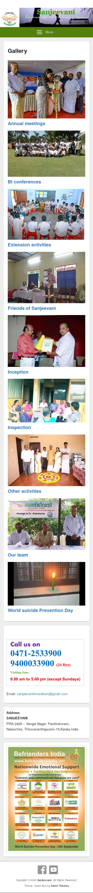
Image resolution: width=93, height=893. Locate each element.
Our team (18, 554)
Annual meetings (26, 123)
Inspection (19, 427)
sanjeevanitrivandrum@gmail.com (42, 693)
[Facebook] (42, 869)
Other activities (24, 491)
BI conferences (24, 181)
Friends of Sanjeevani (32, 308)
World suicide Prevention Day (40, 610)
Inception (18, 371)
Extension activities (29, 244)
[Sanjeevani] (46, 25)
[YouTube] (53, 869)
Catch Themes (60, 886)
